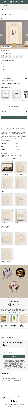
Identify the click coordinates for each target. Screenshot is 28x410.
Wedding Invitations (19, 174)
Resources (4, 393)
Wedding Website (5, 174)
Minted (2, 337)
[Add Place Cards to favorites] (12, 233)
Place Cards (4, 245)
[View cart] (26, 6)
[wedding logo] (6, 5)
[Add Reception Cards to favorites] (12, 210)
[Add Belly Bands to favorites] (26, 210)
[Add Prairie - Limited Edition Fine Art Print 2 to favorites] (7, 315)
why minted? (14, 123)
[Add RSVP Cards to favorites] (26, 177)
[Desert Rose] (9, 56)
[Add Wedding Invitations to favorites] (26, 162)
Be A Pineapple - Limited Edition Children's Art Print (14, 325)
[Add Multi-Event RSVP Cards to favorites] (12, 194)
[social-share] (2, 18)
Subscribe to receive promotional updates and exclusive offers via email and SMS (14, 344)
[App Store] (8, 397)
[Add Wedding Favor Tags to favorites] (12, 249)
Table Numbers (9, 337)
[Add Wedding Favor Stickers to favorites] (26, 233)
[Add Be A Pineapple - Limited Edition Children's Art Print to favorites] (17, 315)
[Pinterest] (13, 401)
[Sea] (6, 56)
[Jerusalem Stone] (13, 56)
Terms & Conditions (7, 404)
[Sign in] (20, 6)
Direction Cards (18, 207)
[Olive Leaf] (20, 56)
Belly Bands (17, 222)
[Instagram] (16, 401)
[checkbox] (5, 103)
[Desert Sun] (2, 56)
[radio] (3, 75)
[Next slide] (27, 35)
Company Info (5, 384)
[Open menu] (2, 6)
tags (23, 123)
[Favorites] (23, 6)
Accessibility (22, 404)
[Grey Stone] (17, 56)
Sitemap (18, 404)
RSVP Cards (17, 190)
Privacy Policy (13, 404)
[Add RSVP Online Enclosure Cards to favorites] (12, 177)
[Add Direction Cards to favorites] (26, 194)
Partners (4, 390)
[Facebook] (11, 401)
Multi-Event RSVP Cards (6, 207)
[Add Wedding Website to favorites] (12, 162)
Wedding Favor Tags (6, 261)
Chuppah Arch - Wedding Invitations (23, 325)
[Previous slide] (1, 35)
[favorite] (5, 18)
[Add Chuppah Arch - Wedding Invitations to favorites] (27, 315)
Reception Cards (5, 222)
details (5, 123)
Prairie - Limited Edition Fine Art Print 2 (4, 325)
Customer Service (6, 387)
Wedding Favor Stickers (19, 245)
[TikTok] (15, 401)
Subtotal (3, 111)
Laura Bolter (4, 15)
